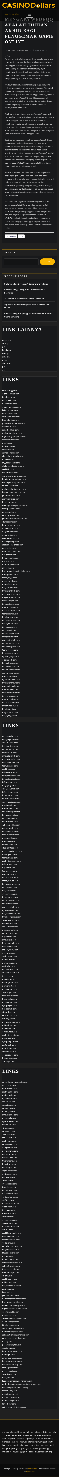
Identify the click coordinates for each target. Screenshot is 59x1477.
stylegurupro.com (9, 1223)
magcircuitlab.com (10, 838)
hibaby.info (7, 1341)
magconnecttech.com (11, 1285)
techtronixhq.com (10, 736)
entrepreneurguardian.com (13, 1338)
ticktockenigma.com (10, 1272)
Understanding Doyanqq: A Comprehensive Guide (26, 284)
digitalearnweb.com (10, 393)
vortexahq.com (8, 1131)
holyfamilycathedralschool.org (15, 1387)
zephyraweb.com (9, 1141)
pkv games (11, 236)
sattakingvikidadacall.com (13, 1328)
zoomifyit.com (8, 1061)
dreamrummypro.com (11, 407)
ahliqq (5, 343)
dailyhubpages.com (10, 1321)
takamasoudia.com (10, 538)
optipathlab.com (9, 1095)
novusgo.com (8, 1256)
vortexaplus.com (9, 1015)
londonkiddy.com (9, 1390)
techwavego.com (9, 871)
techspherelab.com (10, 900)
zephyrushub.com (10, 1091)
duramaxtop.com (9, 535)
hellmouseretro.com (11, 525)
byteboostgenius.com (11, 917)
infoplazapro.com (9, 627)
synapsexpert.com (10, 1041)
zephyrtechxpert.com (11, 861)
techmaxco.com (9, 1210)
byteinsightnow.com (11, 682)
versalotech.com (9, 1206)
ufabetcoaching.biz (10, 1394)
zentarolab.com (9, 1045)
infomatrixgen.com (10, 663)
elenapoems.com (9, 521)
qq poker (35, 1445)
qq (3, 370)
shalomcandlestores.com (13, 466)
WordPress (32, 1468)
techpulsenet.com (10, 857)
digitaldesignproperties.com (14, 436)
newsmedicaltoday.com (12, 1364)
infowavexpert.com (10, 633)
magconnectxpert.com (12, 851)
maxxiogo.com (8, 979)
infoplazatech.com (10, 772)
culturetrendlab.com (11, 1266)
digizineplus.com (9, 936)
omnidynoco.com (9, 1031)
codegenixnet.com (10, 676)
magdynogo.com (9, 715)
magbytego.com (9, 785)
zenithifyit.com (8, 1134)
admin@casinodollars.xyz (18, 50)
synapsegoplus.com (10, 920)
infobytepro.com (9, 782)
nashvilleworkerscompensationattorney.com (21, 1384)
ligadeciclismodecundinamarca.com (17, 1381)
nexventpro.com (9, 1167)
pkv (3, 346)
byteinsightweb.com (11, 591)
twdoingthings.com (10, 541)
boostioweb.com (9, 1088)
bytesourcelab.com (10, 943)
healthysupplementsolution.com (16, 571)
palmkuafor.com (9, 400)
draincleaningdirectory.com (14, 489)
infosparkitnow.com (10, 762)
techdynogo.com (9, 577)
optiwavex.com (8, 1028)
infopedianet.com (9, 923)
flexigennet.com (9, 554)
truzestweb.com (9, 1038)
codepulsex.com (9, 874)
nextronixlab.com (9, 963)
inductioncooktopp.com (12, 1361)
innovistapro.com (9, 1190)
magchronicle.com (10, 581)
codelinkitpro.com (10, 742)
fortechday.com (9, 1404)
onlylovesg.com (9, 1315)
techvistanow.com (10, 818)
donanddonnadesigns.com (13, 1305)
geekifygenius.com (10, 1279)
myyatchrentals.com (11, 462)
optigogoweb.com (10, 1055)
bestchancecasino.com (12, 1351)
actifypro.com (8, 1180)
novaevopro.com (9, 1154)
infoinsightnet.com (10, 792)
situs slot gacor (8, 1438)
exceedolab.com (9, 1213)
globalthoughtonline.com (13, 456)
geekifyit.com (8, 469)
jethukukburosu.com (11, 495)
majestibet (6, 1451)
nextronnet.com (9, 986)
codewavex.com (9, 841)
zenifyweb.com (8, 1289)
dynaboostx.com (9, 1183)
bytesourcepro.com (10, 897)
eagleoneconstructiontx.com (14, 1308)
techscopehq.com (9, 933)
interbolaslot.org (9, 397)
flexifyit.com (7, 976)
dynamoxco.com (9, 989)
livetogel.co (7, 1292)
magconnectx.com (10, 1371)
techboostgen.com (10, 746)
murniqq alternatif (43, 1438)
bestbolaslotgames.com (12, 1331)
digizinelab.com (8, 867)
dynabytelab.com (9, 1098)
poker (4, 360)
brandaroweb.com (10, 1058)
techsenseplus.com (10, 643)
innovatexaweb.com (11, 756)
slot (21, 236)
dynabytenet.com (9, 894)
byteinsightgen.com (10, 656)
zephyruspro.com (9, 956)
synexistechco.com (10, 1121)
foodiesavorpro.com (11, 1239)
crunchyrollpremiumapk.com (14, 476)
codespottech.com (10, 574)
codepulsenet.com (10, 926)
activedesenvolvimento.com (14, 1318)
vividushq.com (8, 1012)
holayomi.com (8, 1377)
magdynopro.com (10, 623)
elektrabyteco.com (10, 847)
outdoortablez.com (10, 564)
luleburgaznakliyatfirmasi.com (15, 505)
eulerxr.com (7, 1275)
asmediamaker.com (10, 452)
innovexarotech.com (11, 692)
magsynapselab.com (11, 597)
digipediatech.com (10, 584)
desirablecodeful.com (11, 551)
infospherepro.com (10, 1236)
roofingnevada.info (10, 1367)
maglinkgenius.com (10, 834)
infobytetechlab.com (11, 669)
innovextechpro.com (11, 604)
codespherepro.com (10, 673)
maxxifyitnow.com (10, 949)
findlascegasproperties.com (14, 1298)
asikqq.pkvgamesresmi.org (40, 1451)
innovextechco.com (10, 831)
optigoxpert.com (9, 1174)
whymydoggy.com (10, 390)
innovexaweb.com (10, 995)
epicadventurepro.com (12, 1246)
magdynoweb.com (10, 880)
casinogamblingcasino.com (13, 482)
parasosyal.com (9, 512)
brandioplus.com (9, 999)
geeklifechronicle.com (11, 1233)
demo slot (6, 340)
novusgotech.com (10, 982)
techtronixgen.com (10, 600)
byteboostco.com (9, 844)
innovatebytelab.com (11, 779)
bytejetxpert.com (9, 709)
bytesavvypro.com (10, 653)
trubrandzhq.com (9, 1161)
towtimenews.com (10, 485)
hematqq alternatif (10, 1441)
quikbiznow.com (9, 1048)
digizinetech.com (9, 660)
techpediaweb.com (10, 613)
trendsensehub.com (10, 1269)
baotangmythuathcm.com (13, 492)
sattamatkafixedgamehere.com (15, 1334)
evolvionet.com (8, 1101)
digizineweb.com (9, 805)
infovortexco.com (9, 864)
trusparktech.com (9, 1157)
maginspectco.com (10, 712)
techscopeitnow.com (11, 702)
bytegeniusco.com (10, 636)
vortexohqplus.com (10, 1197)
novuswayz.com (9, 1177)
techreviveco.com (9, 887)
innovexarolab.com (10, 666)
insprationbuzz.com (10, 420)
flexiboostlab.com (10, 1193)
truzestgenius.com (10, 854)
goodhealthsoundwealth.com (14, 518)
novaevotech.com (10, 828)
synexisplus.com (9, 1105)
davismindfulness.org (11, 1397)
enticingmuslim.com (10, 515)
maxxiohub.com (9, 1137)
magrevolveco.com (10, 689)
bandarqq (6, 350)
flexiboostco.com (9, 1085)
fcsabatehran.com (10, 528)
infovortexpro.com (10, 696)
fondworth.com (9, 426)
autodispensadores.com (12, 1358)
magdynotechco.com (11, 759)
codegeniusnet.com (10, 788)
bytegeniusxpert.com (11, 775)
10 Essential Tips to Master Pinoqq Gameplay (24, 298)
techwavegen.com (10, 650)
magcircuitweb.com (10, 607)
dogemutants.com (10, 531)
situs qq (5, 353)
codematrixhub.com (11, 640)
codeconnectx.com (10, 808)
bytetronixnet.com (10, 705)
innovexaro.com (9, 939)
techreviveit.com (9, 630)
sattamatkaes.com (10, 472)
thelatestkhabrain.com (12, 433)
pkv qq (22, 1432)
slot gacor (6, 1448)
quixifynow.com (9, 953)
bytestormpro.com (10, 1259)
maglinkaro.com (9, 890)
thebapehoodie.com (11, 508)
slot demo (6, 363)
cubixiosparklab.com (11, 825)
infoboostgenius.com (11, 646)
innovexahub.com (10, 1114)
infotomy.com (8, 568)
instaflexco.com (9, 1187)
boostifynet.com (9, 1164)
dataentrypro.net (9, 403)
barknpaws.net (8, 446)
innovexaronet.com (10, 815)
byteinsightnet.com (10, 798)
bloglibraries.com (9, 502)
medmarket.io (8, 561)
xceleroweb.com (9, 1051)
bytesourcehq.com (10, 795)
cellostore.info (8, 449)
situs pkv (6, 356)
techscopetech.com (10, 877)
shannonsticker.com (11, 416)
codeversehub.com (10, 907)
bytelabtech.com (9, 752)
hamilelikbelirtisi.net (10, 1203)
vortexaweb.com (9, 1144)
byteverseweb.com (10, 910)
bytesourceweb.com (11, 679)
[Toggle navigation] (29, 15)
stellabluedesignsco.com (12, 544)
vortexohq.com (8, 1243)
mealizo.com (7, 443)
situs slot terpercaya (12, 1435)
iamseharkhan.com (10, 430)
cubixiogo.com (8, 1018)
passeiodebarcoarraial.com (13, 423)
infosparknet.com (9, 946)
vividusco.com (8, 1128)
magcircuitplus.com (10, 699)
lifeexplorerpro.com (10, 1252)
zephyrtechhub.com (10, 1035)
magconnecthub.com (11, 913)
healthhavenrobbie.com (12, 1302)
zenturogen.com (9, 992)
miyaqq (16, 1451)
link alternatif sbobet (42, 1435)
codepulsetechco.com (11, 802)
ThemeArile (30, 1472)
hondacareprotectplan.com (14, 479)
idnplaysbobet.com (10, 1325)
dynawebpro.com (9, 1002)
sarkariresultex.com (10, 439)
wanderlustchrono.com (12, 1262)
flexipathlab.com (9, 1008)
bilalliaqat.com (8, 1354)
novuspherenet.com (11, 1022)
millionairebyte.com (10, 1400)
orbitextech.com (9, 1282)
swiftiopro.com (8, 1200)
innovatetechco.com (11, 620)
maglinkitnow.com (10, 587)
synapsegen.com (9, 1005)
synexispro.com (9, 1374)
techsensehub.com (10, 749)
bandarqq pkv (47, 1445)
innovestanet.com (10, 969)
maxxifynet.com (9, 1111)
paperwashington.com (11, 1344)
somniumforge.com (10, 499)
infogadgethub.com (10, 739)
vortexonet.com (9, 1108)
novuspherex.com (10, 1151)
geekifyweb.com (9, 769)
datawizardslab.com (10, 1226)
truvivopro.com (9, 1124)
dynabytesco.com (9, 1220)
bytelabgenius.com (10, 617)
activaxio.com (8, 1216)
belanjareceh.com (9, 413)
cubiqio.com (7, 1229)
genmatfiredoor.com (11, 1295)
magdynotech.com (10, 930)
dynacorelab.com (9, 1118)
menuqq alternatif (10, 1432)
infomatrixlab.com (10, 903)
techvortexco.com (10, 765)
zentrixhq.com (8, 966)
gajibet (24, 1451)
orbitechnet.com (9, 1025)
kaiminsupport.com (10, 410)
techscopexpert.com (11, 610)
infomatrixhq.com (10, 821)
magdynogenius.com (11, 594)
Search (10, 252)
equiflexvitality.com (10, 1312)
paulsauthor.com (9, 548)
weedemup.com (9, 1348)
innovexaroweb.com (11, 884)
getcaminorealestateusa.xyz (14, 1407)
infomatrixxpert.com (11, 811)
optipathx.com (8, 959)
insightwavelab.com (10, 1249)
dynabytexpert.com (10, 972)
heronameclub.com (10, 558)
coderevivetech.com (10, 686)
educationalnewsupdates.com (15, 1082)
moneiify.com (8, 459)
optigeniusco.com (9, 1147)
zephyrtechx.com (9, 1170)
